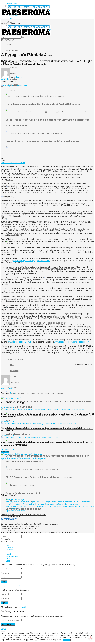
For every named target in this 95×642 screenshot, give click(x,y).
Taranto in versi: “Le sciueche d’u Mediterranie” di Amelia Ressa (42, 141)
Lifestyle (9, 558)
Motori (13, 365)
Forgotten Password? (10, 586)
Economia (10, 39)
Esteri (8, 45)
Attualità (9, 550)
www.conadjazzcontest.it (19, 342)
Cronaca (9, 547)
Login (8, 561)
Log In (24, 607)
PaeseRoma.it (11, 3)
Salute (13, 376)
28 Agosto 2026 (7, 435)
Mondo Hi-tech (16, 359)
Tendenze (14, 382)
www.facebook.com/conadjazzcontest (71, 342)
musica (13, 79)
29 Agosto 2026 (7, 407)
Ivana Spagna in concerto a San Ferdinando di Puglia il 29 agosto (43, 104)
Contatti (9, 18)
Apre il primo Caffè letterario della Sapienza (24, 458)
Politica (9, 22)
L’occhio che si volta (14, 508)
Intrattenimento (13, 50)
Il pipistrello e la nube (15, 511)
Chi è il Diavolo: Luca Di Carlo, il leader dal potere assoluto (39, 477)
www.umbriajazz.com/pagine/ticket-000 (31, 261)
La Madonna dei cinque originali (24, 508)
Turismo (14, 388)
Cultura (13, 67)
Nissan (13, 530)
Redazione (18, 77)
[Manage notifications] (90, 638)
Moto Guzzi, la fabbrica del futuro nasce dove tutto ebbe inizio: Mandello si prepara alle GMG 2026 (50, 506)
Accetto (67, 640)
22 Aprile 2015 (7, 79)
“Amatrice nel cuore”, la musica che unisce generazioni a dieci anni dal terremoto (42, 504)
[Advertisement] (28, 371)
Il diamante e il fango (13, 402)
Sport (12, 90)
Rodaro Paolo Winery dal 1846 (23, 493)
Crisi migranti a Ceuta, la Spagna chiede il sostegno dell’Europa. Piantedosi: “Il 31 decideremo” (48, 502)
